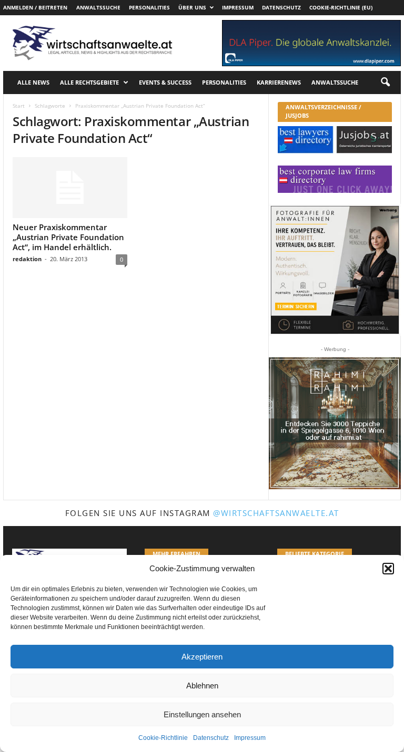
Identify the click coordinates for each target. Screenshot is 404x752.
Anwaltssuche (98, 7)
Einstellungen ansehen (202, 714)
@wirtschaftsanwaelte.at (276, 513)
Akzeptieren (202, 656)
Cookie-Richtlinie (163, 737)
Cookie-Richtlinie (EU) (340, 7)
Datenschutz (211, 737)
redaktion (27, 259)
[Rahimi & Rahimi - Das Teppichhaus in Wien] (335, 423)
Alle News (33, 82)
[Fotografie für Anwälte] (335, 270)
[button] (388, 568)
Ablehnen (202, 685)
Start (19, 105)
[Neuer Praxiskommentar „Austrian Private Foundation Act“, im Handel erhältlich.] (70, 187)
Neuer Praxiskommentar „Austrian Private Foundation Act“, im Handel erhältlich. (68, 237)
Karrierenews (279, 82)
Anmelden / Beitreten (35, 7)
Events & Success (165, 82)
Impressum (250, 737)
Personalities (149, 7)
